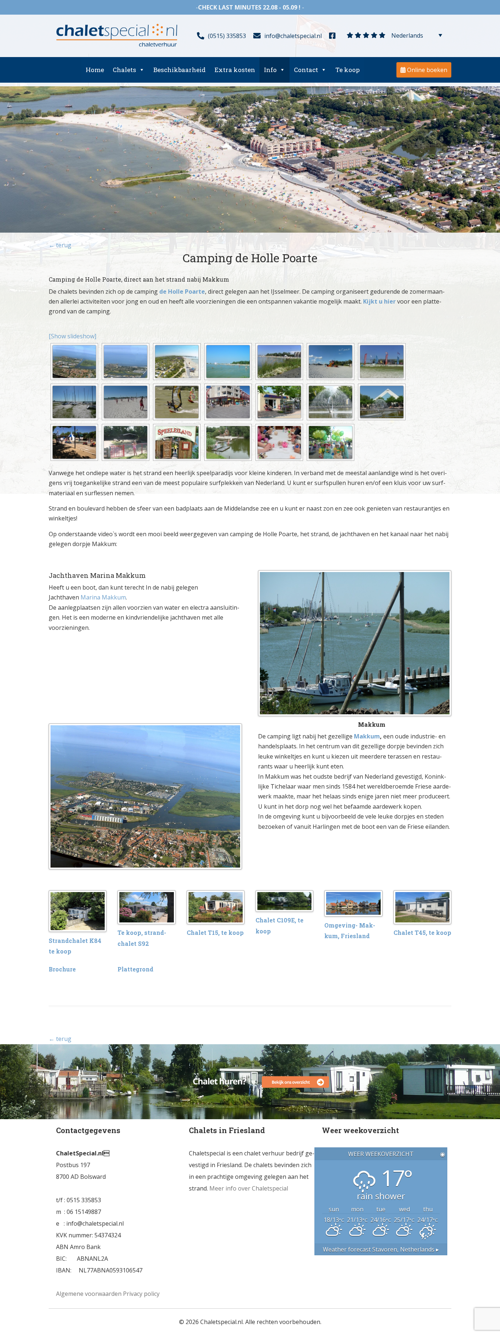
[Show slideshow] (72, 336)
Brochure (62, 969)
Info (270, 69)
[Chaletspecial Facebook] (334, 35)
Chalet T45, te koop (422, 932)
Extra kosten (234, 69)
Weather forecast (381, 1249)
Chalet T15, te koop (215, 932)
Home (95, 69)
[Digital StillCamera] (74, 361)
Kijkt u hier (379, 301)
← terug (60, 245)
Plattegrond (135, 969)
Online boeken (426, 70)
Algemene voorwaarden (89, 1294)
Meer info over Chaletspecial (248, 1188)
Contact (306, 69)
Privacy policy (141, 1294)
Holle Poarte (186, 291)
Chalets (124, 69)
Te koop (347, 69)
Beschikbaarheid (179, 69)
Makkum (367, 736)
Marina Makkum (102, 597)
